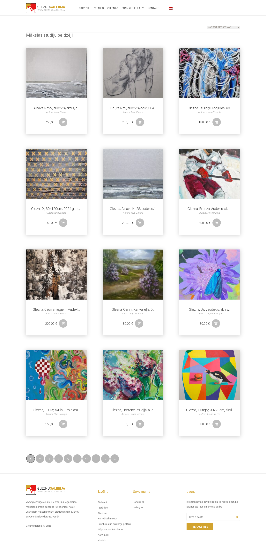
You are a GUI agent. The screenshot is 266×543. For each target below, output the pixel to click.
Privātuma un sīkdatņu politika (114, 524)
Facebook (138, 502)
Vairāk (55, 516)
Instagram (138, 507)
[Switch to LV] (170, 8)
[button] (63, 122)
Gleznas (112, 8)
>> (114, 459)
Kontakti (153, 8)
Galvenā (84, 8)
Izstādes (98, 8)
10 (86, 459)
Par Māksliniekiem (133, 8)
